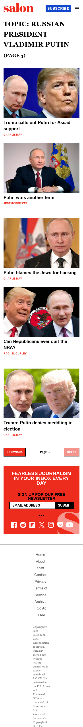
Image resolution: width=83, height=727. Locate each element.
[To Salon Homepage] (19, 7)
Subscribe (58, 9)
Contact (40, 575)
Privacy (40, 582)
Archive (40, 602)
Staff (40, 568)
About (40, 562)
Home (40, 555)
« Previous (15, 452)
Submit (64, 505)
